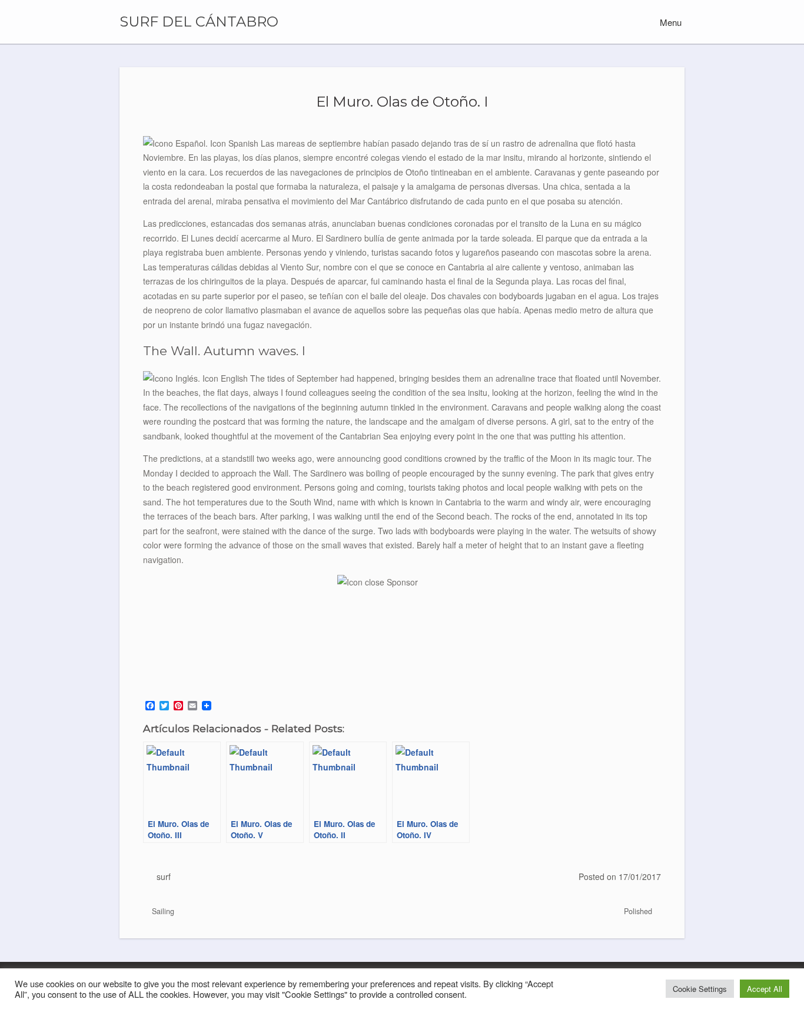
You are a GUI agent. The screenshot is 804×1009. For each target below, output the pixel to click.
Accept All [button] (764, 988)
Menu (669, 22)
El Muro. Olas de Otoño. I (402, 101)
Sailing (161, 911)
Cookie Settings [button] (700, 988)
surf (164, 876)
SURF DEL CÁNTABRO (198, 22)
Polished (639, 911)
